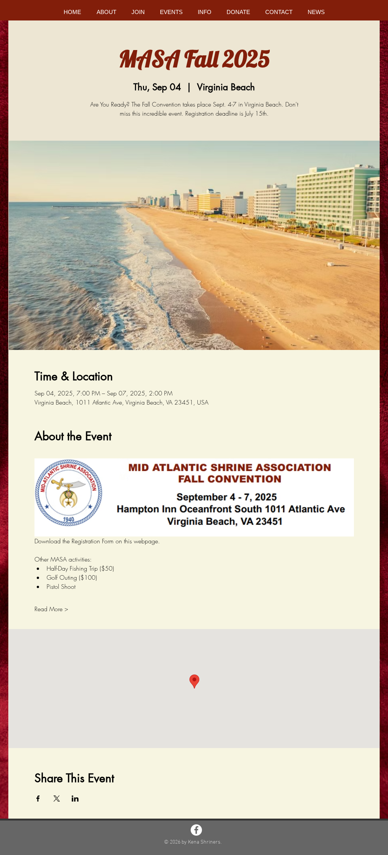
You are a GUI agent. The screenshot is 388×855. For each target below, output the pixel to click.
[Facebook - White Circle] (196, 830)
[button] (106, 12)
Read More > (51, 609)
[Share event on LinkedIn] (75, 798)
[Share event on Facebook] (38, 798)
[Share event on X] (56, 798)
